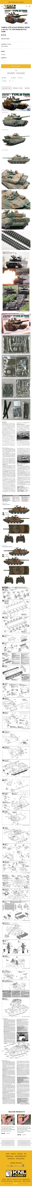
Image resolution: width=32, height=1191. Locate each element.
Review (27, 88)
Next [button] (29, 1124)
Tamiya (3, 54)
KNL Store (15, 1183)
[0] (29, 7)
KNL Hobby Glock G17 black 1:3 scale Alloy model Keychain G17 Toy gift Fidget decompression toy (8, 1129)
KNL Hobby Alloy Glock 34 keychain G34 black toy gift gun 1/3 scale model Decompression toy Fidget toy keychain (24, 1129)
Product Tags (17, 88)
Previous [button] (3, 1124)
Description (6, 88)
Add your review (5, 38)
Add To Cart (16, 66)
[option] (8, 1124)
